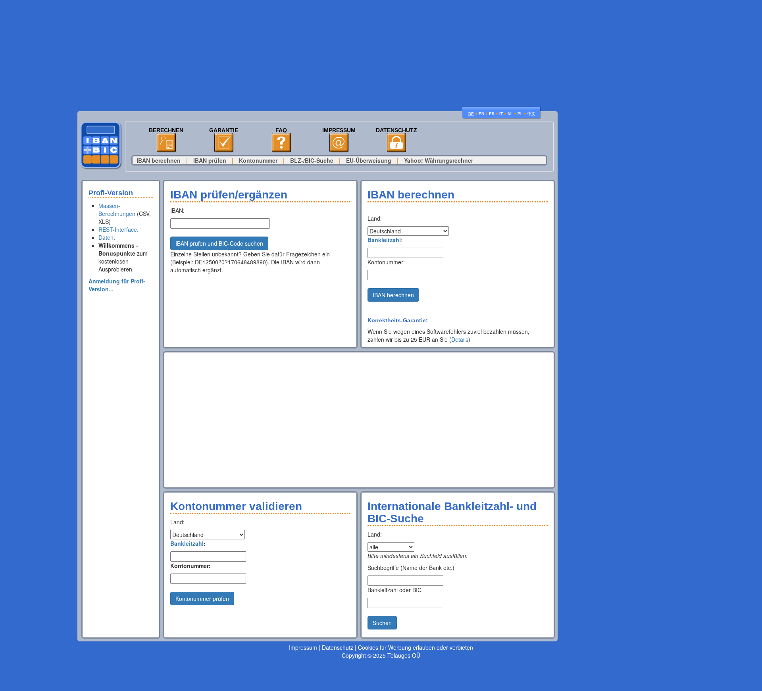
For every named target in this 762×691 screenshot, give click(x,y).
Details (459, 339)
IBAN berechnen (159, 160)
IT (501, 114)
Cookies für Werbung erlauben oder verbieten (415, 647)
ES (492, 114)
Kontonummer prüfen (202, 598)
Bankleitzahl (384, 240)
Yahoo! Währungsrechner (438, 160)
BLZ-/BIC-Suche (311, 160)
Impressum (339, 130)
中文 (531, 114)
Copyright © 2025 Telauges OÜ (381, 655)
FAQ (281, 130)
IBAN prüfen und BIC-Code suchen (219, 243)
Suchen (382, 623)
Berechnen (166, 130)
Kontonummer (258, 160)
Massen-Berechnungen (116, 210)
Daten (106, 237)
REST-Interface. (118, 229)
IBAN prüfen (209, 160)
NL (510, 114)
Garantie (223, 130)
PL (520, 114)
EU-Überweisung (368, 160)
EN (481, 114)
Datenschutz (396, 130)
